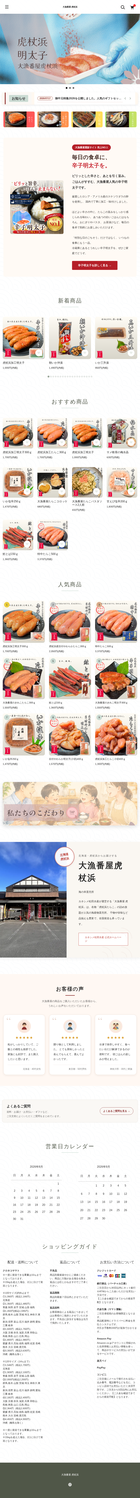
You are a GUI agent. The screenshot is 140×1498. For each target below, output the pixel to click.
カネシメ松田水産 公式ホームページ (103, 939)
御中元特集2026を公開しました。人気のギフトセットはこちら (93, 98)
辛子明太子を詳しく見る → (94, 265)
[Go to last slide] (125, 98)
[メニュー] (7, 7)
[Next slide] (130, 98)
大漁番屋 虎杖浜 (70, 7)
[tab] (48, 377)
